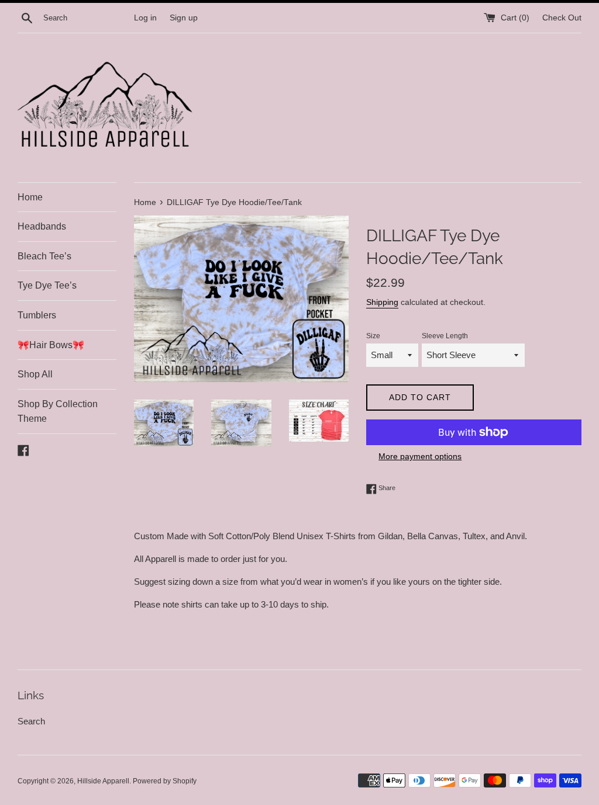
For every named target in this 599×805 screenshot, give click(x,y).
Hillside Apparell (103, 781)
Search (31, 721)
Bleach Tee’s (44, 256)
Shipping (382, 302)
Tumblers (37, 315)
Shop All (35, 374)
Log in (145, 17)
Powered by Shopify (165, 781)
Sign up (184, 17)
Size (373, 336)
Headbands (42, 226)
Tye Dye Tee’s (47, 285)
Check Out (561, 17)
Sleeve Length (445, 336)
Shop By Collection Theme (58, 411)
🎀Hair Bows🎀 (51, 345)
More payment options (420, 456)
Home (30, 197)
